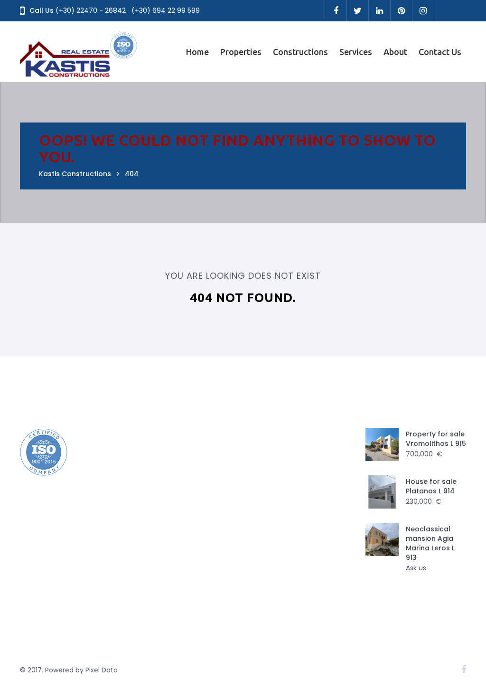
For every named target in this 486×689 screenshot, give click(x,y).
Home (197, 52)
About (395, 52)
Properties (241, 52)
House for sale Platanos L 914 (431, 486)
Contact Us (440, 52)
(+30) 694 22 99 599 (165, 10)
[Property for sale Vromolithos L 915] (382, 444)
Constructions (300, 52)
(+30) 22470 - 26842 (91, 10)
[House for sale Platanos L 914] (382, 492)
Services (355, 52)
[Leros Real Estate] (79, 51)
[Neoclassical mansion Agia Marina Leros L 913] (382, 539)
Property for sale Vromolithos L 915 (436, 438)
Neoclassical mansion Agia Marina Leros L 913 (430, 543)
